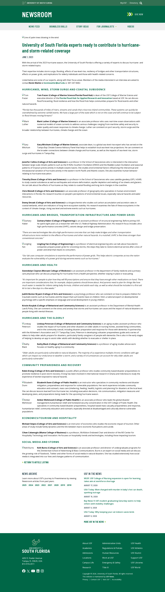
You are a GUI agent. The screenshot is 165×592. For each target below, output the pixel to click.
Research (86, 567)
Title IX (105, 567)
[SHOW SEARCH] (141, 3)
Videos (130, 26)
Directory (134, 3)
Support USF (136, 557)
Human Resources (110, 553)
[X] (28, 571)
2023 (37, 485)
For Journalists (104, 26)
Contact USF (95, 579)
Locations (86, 557)
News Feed (34, 26)
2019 (63, 485)
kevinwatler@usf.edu (54, 83)
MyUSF (123, 3)
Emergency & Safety (111, 562)
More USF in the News (94, 521)
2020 (56, 485)
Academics (87, 548)
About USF (87, 543)
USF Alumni (136, 553)
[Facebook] (23, 571)
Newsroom (37, 14)
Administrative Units (111, 543)
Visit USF (106, 579)
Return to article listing (36, 462)
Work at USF (108, 557)
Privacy (85, 579)
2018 (69, 485)
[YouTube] (33, 571)
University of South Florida (39, 3)
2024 (31, 485)
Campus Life (88, 562)
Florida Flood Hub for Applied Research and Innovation (86, 98)
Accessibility (116, 579)
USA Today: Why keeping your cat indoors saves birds (109, 512)
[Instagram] (42, 571)
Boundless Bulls (58, 26)
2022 (43, 485)
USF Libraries (137, 562)
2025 (24, 485)
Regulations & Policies (112, 548)
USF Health (136, 543)
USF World (135, 567)
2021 (50, 485)
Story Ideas (82, 26)
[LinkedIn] (37, 571)
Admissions (87, 553)
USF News (110, 576)
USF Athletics (137, 548)
